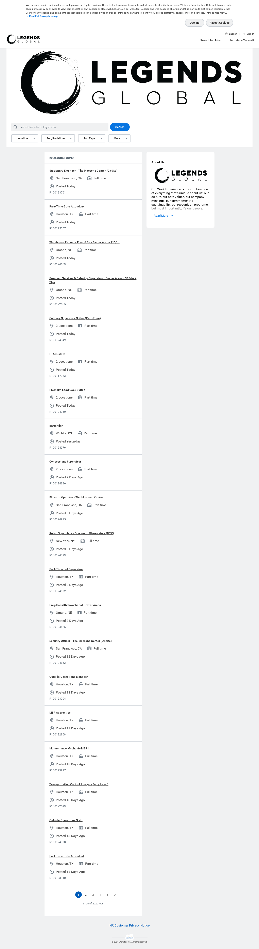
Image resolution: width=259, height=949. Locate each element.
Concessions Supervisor (65, 461)
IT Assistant (57, 354)
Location (22, 138)
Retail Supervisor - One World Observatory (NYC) (81, 533)
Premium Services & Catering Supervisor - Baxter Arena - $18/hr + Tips (92, 280)
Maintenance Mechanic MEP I (69, 748)
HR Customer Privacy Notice (129, 925)
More (117, 138)
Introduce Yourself (242, 40)
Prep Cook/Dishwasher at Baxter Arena (75, 605)
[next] (115, 894)
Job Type (89, 138)
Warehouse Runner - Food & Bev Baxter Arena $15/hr (84, 242)
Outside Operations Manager (68, 676)
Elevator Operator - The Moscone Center (76, 497)
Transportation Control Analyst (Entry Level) (78, 784)
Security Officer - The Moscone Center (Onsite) (80, 640)
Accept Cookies (219, 22)
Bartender (56, 425)
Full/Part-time (56, 138)
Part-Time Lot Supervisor (66, 569)
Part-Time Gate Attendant (66, 206)
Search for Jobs (210, 40)
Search (119, 127)
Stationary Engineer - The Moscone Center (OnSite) (83, 170)
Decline (195, 22)
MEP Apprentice (60, 712)
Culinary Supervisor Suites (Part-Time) (75, 318)
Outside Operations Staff (66, 820)
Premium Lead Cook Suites (67, 389)
